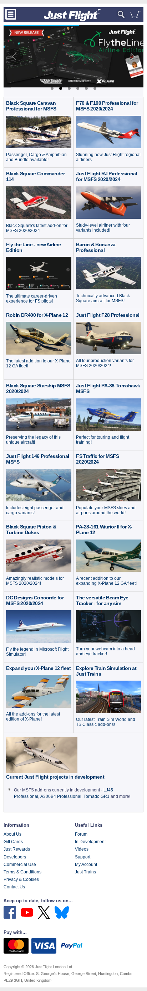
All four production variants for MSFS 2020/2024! (105, 363)
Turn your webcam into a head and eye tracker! (105, 651)
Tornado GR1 (96, 796)
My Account (86, 864)
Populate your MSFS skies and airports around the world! (106, 510)
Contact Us (14, 886)
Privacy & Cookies (21, 879)
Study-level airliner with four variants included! (103, 228)
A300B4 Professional (60, 796)
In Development (90, 841)
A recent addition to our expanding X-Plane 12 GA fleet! (106, 581)
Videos (81, 849)
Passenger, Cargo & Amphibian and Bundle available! (36, 157)
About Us (12, 834)
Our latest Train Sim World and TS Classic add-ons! (105, 722)
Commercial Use (20, 864)
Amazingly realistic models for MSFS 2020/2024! (35, 581)
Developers (15, 857)
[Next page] (132, 56)
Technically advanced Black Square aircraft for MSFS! (103, 298)
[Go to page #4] (78, 88)
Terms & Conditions (22, 871)
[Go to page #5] (86, 88)
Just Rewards (17, 849)
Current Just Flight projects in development (55, 777)
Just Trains (85, 871)
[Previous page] (14, 56)
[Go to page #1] (52, 88)
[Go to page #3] (69, 88)
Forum (81, 834)
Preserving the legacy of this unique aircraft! (33, 440)
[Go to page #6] (95, 88)
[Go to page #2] (60, 88)
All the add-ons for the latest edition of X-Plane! (33, 717)
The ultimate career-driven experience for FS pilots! (31, 299)
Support (82, 857)
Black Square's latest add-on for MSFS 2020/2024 (36, 228)
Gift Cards (13, 841)
